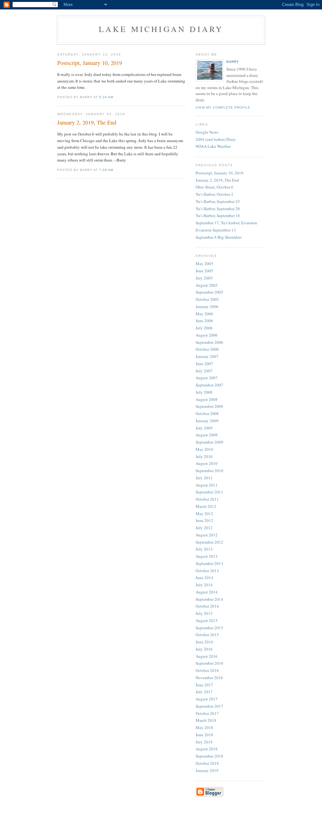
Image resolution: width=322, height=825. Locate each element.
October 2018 (207, 763)
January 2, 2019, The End (217, 180)
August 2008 (207, 399)
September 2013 (209, 563)
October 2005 (207, 299)
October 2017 (207, 713)
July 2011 (204, 478)
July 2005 (204, 278)
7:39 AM (106, 170)
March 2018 (206, 720)
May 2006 (204, 314)
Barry (232, 61)
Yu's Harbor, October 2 (214, 194)
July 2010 (204, 456)
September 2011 (209, 492)
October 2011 (207, 499)
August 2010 (207, 463)
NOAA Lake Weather (213, 146)
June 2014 (204, 577)
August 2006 (207, 335)
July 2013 (204, 549)
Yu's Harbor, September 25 (218, 201)
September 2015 (209, 628)
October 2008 (207, 413)
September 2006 (209, 342)
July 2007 (204, 371)
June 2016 (204, 642)
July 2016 (204, 649)
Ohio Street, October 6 (214, 187)
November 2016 (209, 677)
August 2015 (207, 620)
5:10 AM (106, 97)
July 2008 (204, 392)
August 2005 (207, 285)
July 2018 (204, 742)
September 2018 (209, 756)
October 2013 (207, 570)
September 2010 (209, 470)
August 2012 (207, 535)
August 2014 (207, 592)
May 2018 (204, 727)
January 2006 (207, 306)
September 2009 (209, 442)
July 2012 (204, 527)
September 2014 (209, 599)
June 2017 (204, 685)
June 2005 (204, 271)
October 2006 (207, 349)
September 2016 (209, 663)
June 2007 (204, 363)
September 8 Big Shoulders (219, 237)
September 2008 (209, 406)
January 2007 (207, 356)
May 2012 (204, 513)
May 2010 (204, 449)
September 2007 (209, 385)
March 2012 (206, 506)
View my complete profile (223, 107)
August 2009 (207, 435)
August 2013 (207, 556)
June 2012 (204, 520)
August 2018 (207, 749)
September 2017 (209, 706)
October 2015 (207, 634)
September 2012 (209, 542)
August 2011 (207, 485)
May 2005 (204, 263)
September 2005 (209, 292)
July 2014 (204, 585)
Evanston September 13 (216, 230)
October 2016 (207, 670)
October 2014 (207, 606)
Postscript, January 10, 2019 (219, 173)
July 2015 (204, 613)
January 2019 (207, 770)
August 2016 (207, 656)
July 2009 (204, 428)
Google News (207, 132)
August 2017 (207, 699)
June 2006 (204, 320)
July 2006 (204, 328)
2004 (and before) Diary (216, 139)
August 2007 (207, 378)
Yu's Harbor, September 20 (218, 208)
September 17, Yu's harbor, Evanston (226, 223)
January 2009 (207, 420)
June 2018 (204, 734)
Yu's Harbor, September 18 (218, 215)
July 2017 (204, 692)
